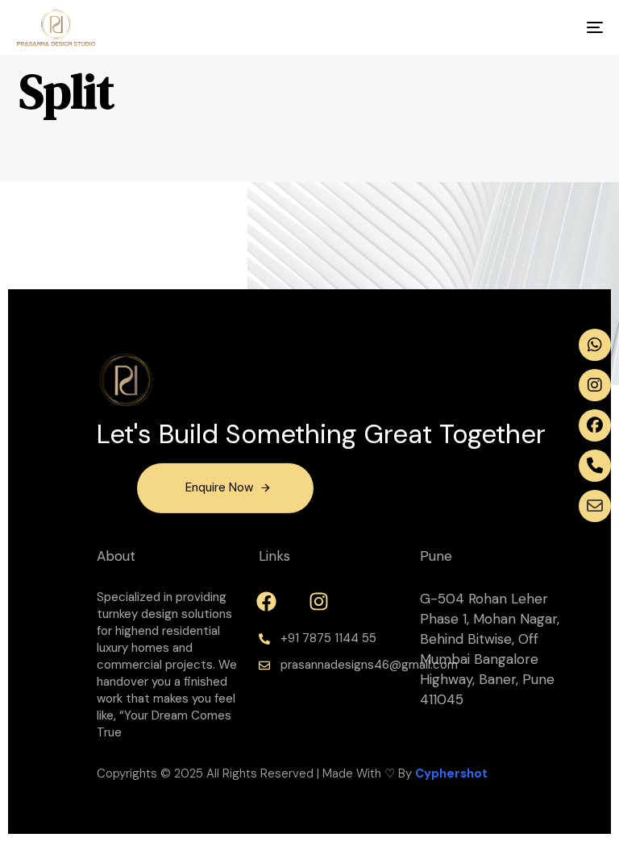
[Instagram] (319, 601)
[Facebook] (267, 601)
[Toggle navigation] (505, 27)
